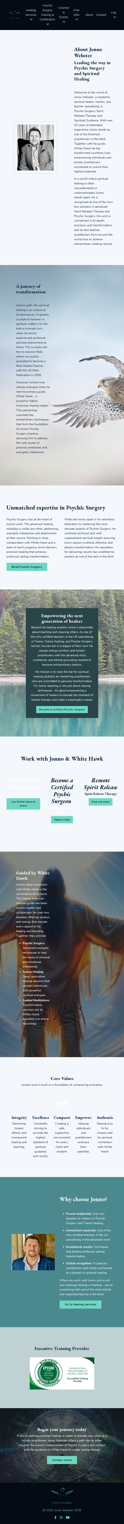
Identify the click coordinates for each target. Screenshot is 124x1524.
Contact (101, 14)
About (89, 14)
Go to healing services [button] (80, 1304)
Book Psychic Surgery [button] (27, 567)
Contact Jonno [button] (62, 1460)
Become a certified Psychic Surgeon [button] (62, 709)
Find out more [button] (100, 802)
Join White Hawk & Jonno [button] (23, 803)
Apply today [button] (62, 819)
